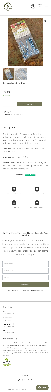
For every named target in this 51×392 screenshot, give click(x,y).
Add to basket (29, 104)
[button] (45, 21)
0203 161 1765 (8, 333)
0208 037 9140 (8, 326)
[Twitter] (19, 380)
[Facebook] (23, 380)
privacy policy (37, 291)
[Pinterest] (32, 380)
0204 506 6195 (8, 320)
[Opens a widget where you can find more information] (42, 388)
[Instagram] (28, 380)
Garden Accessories (18, 114)
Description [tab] (9, 128)
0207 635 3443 (8, 314)
